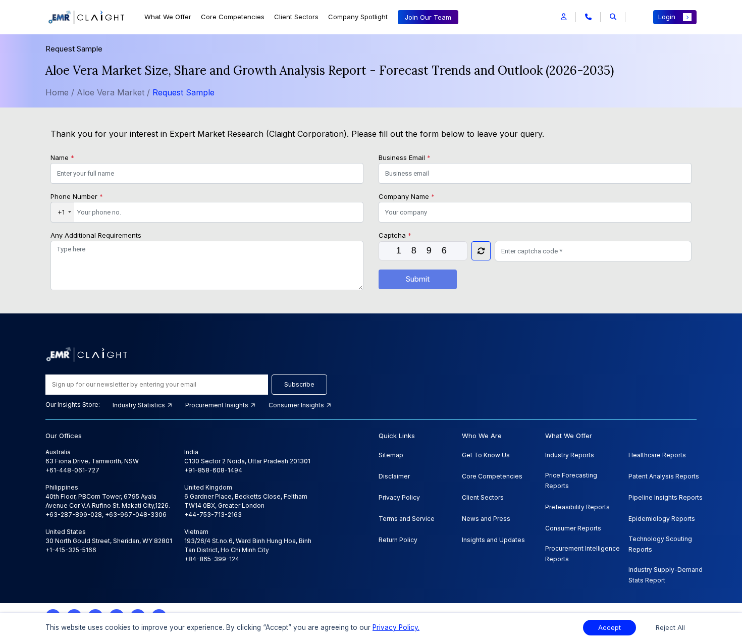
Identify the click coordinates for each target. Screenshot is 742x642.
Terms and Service (407, 518)
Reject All (670, 627)
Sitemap (391, 455)
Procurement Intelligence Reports (582, 554)
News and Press (486, 518)
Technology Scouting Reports (660, 544)
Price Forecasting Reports (571, 480)
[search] (613, 17)
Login (666, 17)
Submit (418, 279)
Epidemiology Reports (661, 518)
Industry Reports (569, 455)
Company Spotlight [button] (358, 17)
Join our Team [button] (428, 17)
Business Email (405, 157)
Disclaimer (394, 476)
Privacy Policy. (396, 627)
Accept (609, 627)
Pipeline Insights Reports (665, 497)
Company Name (407, 196)
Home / (59, 92)
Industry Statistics (140, 405)
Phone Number (76, 196)
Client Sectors (296, 17)
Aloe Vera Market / (114, 92)
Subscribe (299, 384)
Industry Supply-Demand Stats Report (665, 575)
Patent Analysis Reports (663, 476)
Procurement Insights (217, 405)
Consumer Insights (297, 405)
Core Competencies (232, 17)
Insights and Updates (493, 540)
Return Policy (398, 540)
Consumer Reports (573, 528)
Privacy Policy (399, 497)
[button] (563, 17)
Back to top (24, 602)
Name (62, 157)
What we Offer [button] (167, 17)
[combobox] (62, 212)
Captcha (395, 235)
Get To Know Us (486, 455)
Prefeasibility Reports (577, 507)
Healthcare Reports (657, 455)
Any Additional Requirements (95, 235)
